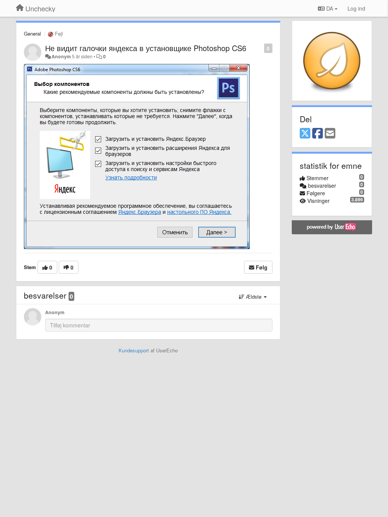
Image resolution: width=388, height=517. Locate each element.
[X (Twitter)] (305, 133)
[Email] (330, 133)
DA (330, 8)
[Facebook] (317, 133)
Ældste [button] (253, 296)
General (32, 33)
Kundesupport (134, 350)
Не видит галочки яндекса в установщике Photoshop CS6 (145, 47)
